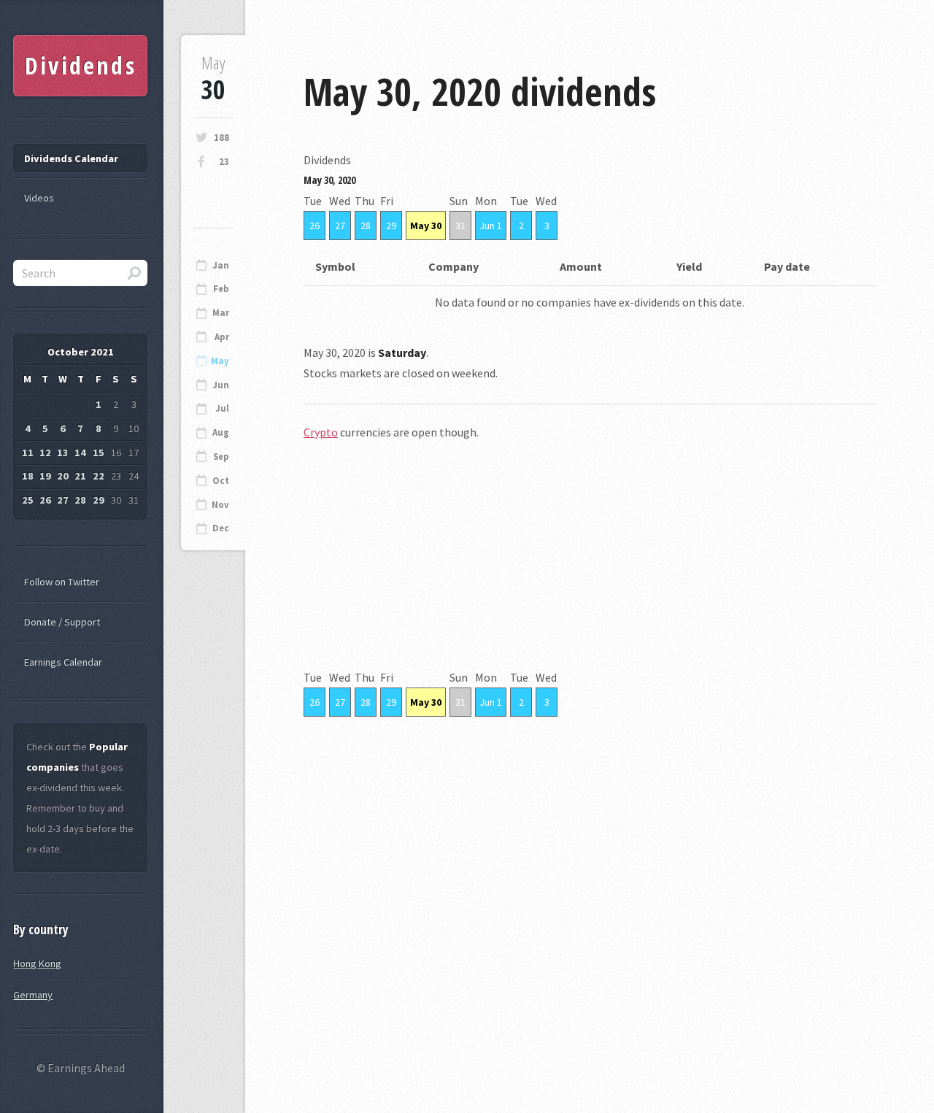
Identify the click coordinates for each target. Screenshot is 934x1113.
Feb (221, 288)
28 (365, 225)
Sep (221, 456)
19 (45, 475)
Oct (220, 480)
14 (80, 452)
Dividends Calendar (71, 158)
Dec (220, 528)
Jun (220, 385)
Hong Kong (37, 963)
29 (391, 225)
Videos (39, 197)
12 (45, 452)
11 (28, 452)
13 (63, 452)
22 (98, 475)
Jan (220, 265)
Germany (33, 994)
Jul (222, 408)
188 (221, 137)
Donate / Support (62, 621)
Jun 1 (490, 225)
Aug (220, 432)
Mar (220, 312)
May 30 (425, 225)
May (220, 361)
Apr (222, 337)
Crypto (321, 432)
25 (28, 500)
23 (224, 161)
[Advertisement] (590, 565)
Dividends (80, 65)
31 (460, 225)
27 (340, 225)
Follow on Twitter (61, 581)
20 (63, 475)
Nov (220, 504)
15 (98, 452)
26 (314, 225)
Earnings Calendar (63, 662)
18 (28, 475)
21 (80, 475)
